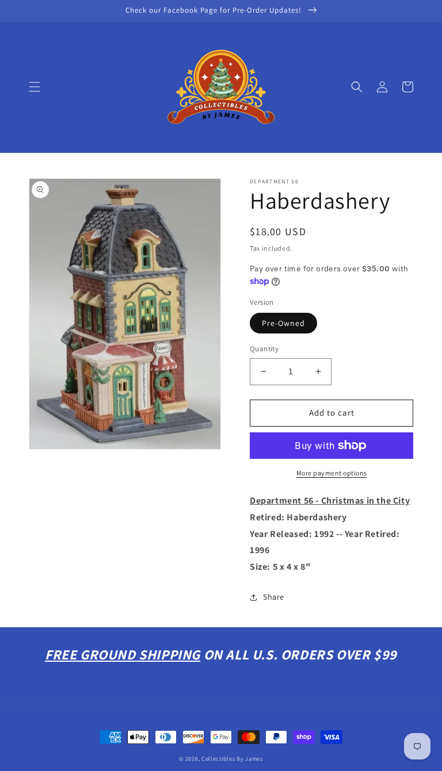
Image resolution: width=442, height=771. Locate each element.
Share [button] (273, 597)
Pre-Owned (283, 323)
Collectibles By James (232, 758)
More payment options (331, 473)
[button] (34, 86)
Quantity (264, 349)
